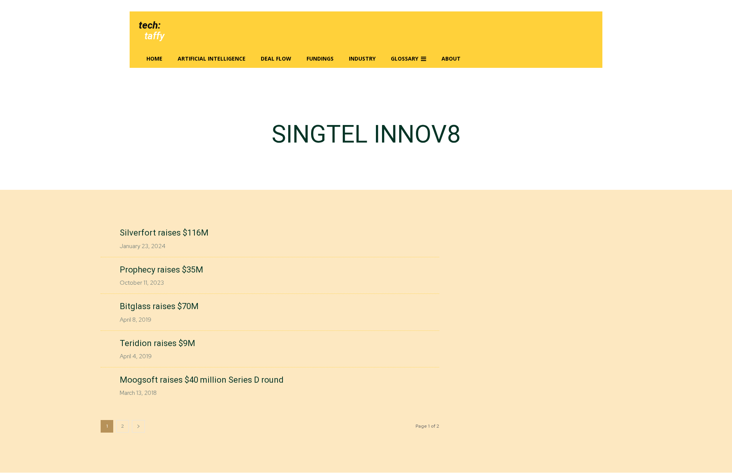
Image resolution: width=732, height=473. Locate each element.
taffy (154, 36)
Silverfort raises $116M (164, 232)
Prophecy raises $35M (161, 269)
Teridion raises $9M (157, 343)
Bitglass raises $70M (159, 306)
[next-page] (138, 426)
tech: (150, 25)
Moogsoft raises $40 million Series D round (202, 380)
